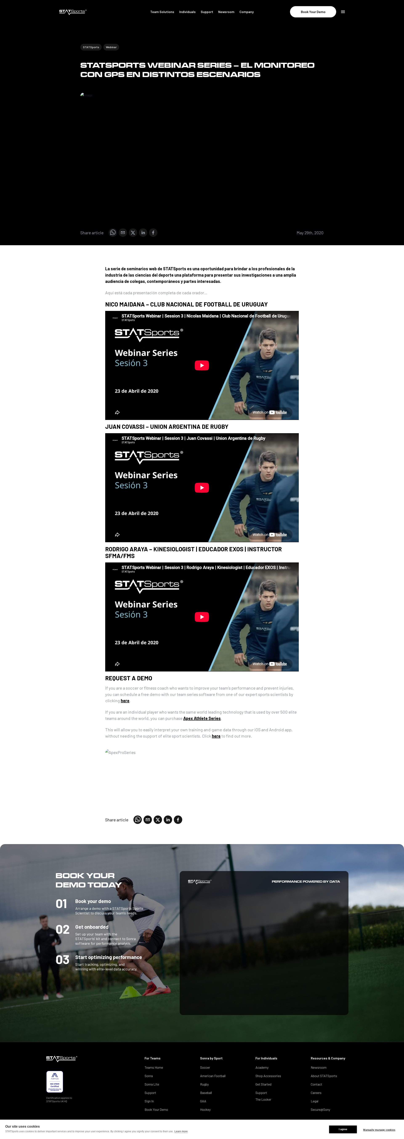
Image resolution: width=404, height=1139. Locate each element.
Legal (314, 1101)
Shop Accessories (268, 1076)
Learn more (181, 1131)
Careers (316, 1093)
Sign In (149, 1101)
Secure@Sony (320, 1109)
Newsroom (226, 12)
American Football (213, 1076)
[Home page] (85, 12)
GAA (203, 1101)
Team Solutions (162, 12)
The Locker (263, 1099)
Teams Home (154, 1067)
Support (207, 12)
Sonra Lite (152, 1084)
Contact (316, 1084)
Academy (261, 1067)
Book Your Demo (313, 12)
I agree (343, 1129)
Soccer (205, 1067)
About (249, 28)
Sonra (149, 1076)
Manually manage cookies (379, 1129)
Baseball (206, 1093)
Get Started (263, 1084)
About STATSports (324, 1076)
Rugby (204, 1084)
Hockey (205, 1109)
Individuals (187, 12)
